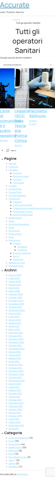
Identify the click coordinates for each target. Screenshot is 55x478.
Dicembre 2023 (16, 371)
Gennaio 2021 (15, 399)
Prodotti (17, 243)
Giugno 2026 (15, 281)
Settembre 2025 (17, 310)
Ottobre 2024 (15, 345)
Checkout (13, 166)
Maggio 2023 (15, 390)
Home (16, 19)
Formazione (14, 198)
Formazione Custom (23, 211)
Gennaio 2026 (15, 297)
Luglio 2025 (14, 316)
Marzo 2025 (14, 329)
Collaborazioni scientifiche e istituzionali (32, 208)
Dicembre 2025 (16, 300)
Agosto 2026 (15, 275)
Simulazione (14, 240)
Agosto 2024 (15, 351)
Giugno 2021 (14, 396)
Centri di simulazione (19, 437)
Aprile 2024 (14, 361)
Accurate (15, 4)
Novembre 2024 (16, 342)
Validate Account (17, 262)
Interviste (13, 450)
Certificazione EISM (22, 205)
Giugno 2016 (15, 422)
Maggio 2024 (15, 358)
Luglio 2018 (14, 419)
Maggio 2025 (15, 323)
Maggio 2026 (15, 284)
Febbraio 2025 (16, 332)
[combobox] (27, 64)
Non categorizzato (18, 457)
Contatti (13, 185)
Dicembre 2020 (16, 403)
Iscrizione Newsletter (19, 224)
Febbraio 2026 (16, 294)
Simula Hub (18, 259)
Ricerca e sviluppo (22, 253)
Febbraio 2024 (16, 364)
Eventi (12, 441)
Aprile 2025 (14, 326)
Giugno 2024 (15, 355)
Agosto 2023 (15, 383)
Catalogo (17, 201)
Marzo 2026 (14, 291)
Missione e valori (21, 176)
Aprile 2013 (14, 428)
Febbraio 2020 (16, 406)
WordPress (22, 474)
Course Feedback (17, 195)
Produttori (22, 249)
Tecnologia (18, 182)
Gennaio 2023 (15, 393)
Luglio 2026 (14, 278)
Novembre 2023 (16, 374)
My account (14, 230)
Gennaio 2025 (15, 335)
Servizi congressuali (23, 214)
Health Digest (15, 217)
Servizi (16, 256)
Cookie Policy (15, 189)
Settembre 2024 (17, 348)
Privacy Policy (15, 233)
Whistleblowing (16, 265)
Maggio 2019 (15, 412)
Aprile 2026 (14, 287)
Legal (11, 227)
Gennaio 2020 (15, 409)
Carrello (12, 163)
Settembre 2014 (16, 425)
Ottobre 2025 (15, 307)
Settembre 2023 (17, 380)
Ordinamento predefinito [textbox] (12, 65)
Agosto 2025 (15, 313)
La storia (17, 173)
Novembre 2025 (16, 303)
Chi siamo (13, 169)
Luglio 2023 (14, 387)
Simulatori (13, 466)
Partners (17, 179)
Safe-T (12, 460)
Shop (11, 237)
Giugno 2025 (15, 319)
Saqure (12, 463)
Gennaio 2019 (15, 415)
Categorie (22, 246)
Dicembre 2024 (16, 339)
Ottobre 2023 (15, 377)
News (11, 453)
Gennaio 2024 (15, 367)
